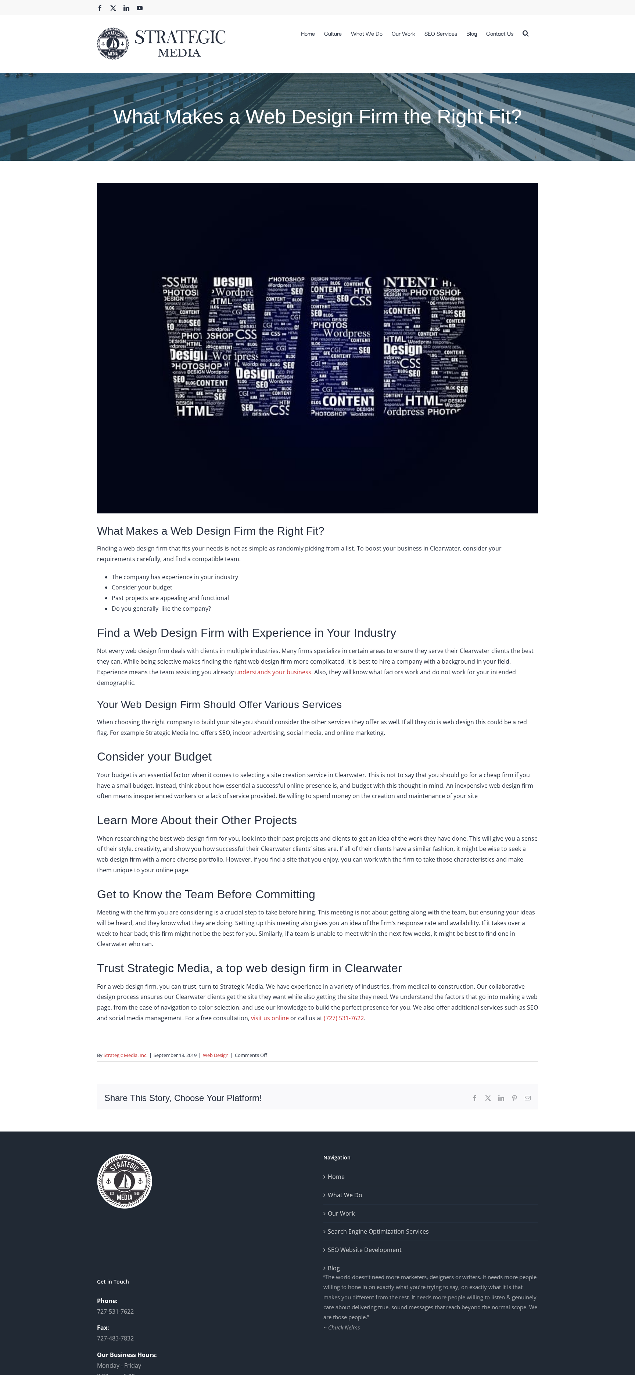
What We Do (345, 1195)
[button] (526, 32)
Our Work (341, 1213)
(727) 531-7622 (344, 1018)
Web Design (216, 1055)
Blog (334, 1268)
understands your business (273, 672)
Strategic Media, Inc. (125, 1055)
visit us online (270, 1018)
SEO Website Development (365, 1250)
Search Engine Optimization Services (378, 1231)
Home (336, 1177)
